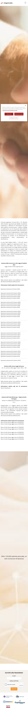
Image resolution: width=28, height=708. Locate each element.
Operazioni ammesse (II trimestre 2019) (10, 354)
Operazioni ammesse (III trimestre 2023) (10, 313)
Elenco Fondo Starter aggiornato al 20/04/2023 (12, 432)
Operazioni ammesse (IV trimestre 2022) (10, 322)
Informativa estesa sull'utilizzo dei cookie (9, 110)
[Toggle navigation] (25, 2)
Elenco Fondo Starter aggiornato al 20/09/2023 (12, 422)
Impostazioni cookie (13, 117)
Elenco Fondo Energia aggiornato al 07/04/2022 (12, 439)
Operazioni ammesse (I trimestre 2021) (10, 338)
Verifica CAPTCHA (14, 681)
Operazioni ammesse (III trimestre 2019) (10, 353)
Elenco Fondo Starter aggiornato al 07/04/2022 (12, 437)
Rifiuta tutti (9, 114)
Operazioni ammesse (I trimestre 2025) (10, 298)
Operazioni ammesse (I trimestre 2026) (10, 289)
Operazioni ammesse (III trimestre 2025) (10, 295)
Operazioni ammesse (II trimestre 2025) (10, 296)
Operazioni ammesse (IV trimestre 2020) (10, 342)
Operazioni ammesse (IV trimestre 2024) (10, 302)
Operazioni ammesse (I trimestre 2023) (10, 316)
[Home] (7, 2)
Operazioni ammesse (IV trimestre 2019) (10, 351)
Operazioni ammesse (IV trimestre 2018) (10, 360)
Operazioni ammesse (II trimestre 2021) (10, 336)
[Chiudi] (25, 105)
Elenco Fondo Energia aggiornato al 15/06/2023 (12, 429)
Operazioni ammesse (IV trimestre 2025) (10, 293)
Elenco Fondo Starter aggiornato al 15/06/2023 (12, 427)
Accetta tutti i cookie (19, 114)
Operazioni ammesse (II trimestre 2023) (10, 314)
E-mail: (14, 676)
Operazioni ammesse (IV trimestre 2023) (10, 311)
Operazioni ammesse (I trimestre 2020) (10, 347)
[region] (14, 112)
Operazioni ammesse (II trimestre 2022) (10, 325)
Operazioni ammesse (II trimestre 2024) (10, 305)
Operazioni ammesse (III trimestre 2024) (10, 304)
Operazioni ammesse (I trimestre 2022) (10, 327)
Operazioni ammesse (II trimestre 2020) (10, 345)
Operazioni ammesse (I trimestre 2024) (10, 307)
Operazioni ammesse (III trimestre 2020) (10, 344)
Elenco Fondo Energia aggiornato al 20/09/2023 (12, 424)
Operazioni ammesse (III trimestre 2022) (10, 324)
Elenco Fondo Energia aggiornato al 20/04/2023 (12, 434)
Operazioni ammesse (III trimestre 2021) (10, 334)
